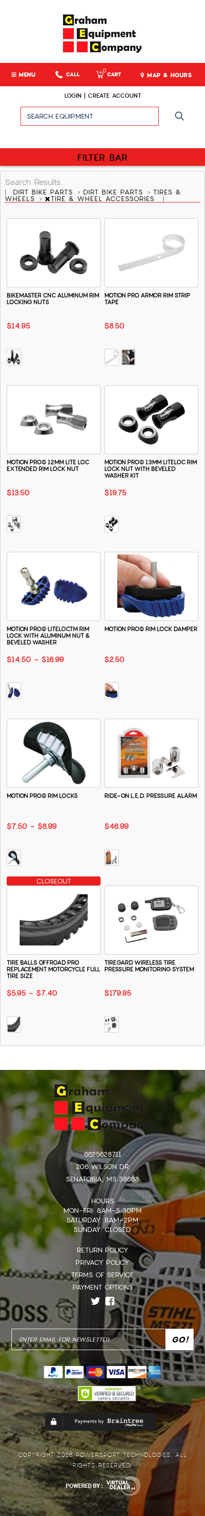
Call (73, 74)
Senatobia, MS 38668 (102, 1179)
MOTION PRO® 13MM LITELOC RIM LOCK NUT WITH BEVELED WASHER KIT (150, 468)
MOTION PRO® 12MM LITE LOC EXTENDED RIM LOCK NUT (48, 465)
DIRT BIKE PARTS (44, 192)
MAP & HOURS (168, 75)
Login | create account (102, 96)
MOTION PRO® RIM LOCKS (42, 796)
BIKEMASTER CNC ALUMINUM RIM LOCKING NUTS (53, 299)
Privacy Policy (102, 1262)
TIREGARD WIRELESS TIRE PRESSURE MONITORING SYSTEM (149, 966)
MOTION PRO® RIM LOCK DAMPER (150, 629)
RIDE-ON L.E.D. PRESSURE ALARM (150, 796)
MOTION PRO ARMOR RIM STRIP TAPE (147, 299)
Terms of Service (102, 1275)
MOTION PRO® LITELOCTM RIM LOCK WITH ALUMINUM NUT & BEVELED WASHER (48, 635)
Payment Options (102, 1287)
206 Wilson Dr (102, 1166)
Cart (111, 74)
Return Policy (102, 1250)
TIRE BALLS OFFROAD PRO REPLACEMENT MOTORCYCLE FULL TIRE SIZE (53, 969)
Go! (181, 120)
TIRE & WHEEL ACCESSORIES (104, 198)
